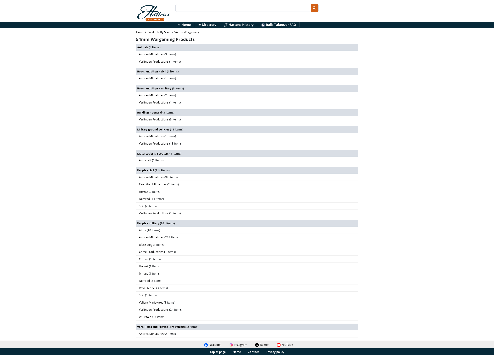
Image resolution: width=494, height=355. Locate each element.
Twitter (264, 345)
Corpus (144, 259)
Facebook (214, 345)
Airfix (143, 230)
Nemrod (145, 199)
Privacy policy (275, 352)
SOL (142, 206)
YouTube (287, 345)
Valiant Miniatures (151, 302)
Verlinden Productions (154, 61)
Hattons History (241, 24)
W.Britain (145, 317)
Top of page (218, 352)
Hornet (144, 191)
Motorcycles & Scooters (153, 153)
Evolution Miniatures (153, 184)
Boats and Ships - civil (152, 71)
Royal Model (147, 288)
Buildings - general (149, 112)
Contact (253, 352)
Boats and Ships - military (154, 88)
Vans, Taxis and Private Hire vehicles (161, 327)
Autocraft (145, 160)
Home (184, 24)
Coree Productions (151, 252)
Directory (207, 24)
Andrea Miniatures (151, 54)
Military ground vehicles (153, 129)
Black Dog (146, 244)
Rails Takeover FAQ (280, 24)
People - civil (146, 170)
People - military (148, 223)
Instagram (240, 345)
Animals (143, 47)
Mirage (144, 273)
